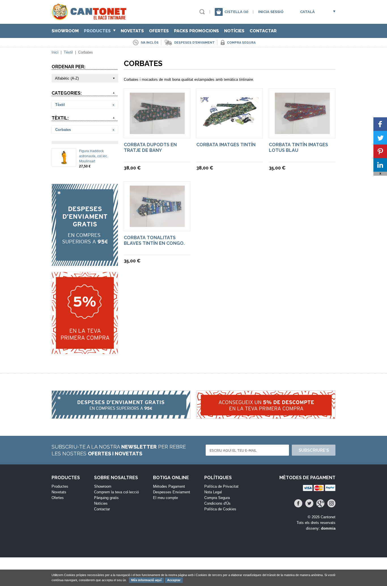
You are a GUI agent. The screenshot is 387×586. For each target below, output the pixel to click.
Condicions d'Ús (217, 503)
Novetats (132, 30)
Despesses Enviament (171, 492)
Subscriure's (314, 450)
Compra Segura (217, 498)
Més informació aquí (146, 580)
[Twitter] (309, 503)
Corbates (63, 130)
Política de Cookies (220, 509)
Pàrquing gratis (106, 498)
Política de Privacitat (221, 486)
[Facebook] (298, 503)
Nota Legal (213, 492)
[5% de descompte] (85, 313)
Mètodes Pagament (169, 486)
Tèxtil (68, 52)
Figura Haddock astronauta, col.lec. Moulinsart (93, 156)
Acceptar (173, 580)
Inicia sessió (271, 12)
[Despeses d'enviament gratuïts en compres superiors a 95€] (85, 225)
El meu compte (165, 498)
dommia (328, 528)
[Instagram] (331, 503)
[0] (219, 12)
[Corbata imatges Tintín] (230, 127)
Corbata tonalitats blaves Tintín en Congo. (154, 240)
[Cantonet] (90, 18)
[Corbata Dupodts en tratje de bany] (157, 131)
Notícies (234, 30)
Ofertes (159, 30)
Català (307, 12)
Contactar (263, 30)
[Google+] (320, 503)
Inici (55, 52)
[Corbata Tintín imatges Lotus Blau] (302, 131)
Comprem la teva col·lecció (116, 492)
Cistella (236, 12)
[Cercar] (202, 11)
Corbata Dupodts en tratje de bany (150, 147)
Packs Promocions (196, 30)
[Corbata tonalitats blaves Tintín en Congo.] (157, 224)
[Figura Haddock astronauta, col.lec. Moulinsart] (64, 162)
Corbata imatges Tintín (226, 144)
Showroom (65, 30)
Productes (98, 30)
